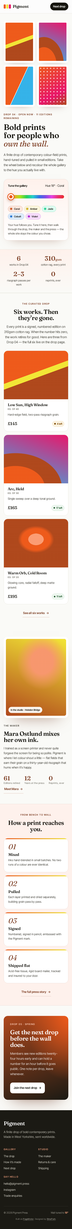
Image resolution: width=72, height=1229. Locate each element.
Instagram (10, 1190)
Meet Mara (13, 789)
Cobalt (17, 216)
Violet (35, 216)
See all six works (36, 613)
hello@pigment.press (16, 1183)
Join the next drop (27, 1088)
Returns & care (47, 1162)
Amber (34, 208)
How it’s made (12, 1162)
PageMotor (28, 1219)
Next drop (59, 6)
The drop (9, 1156)
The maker (44, 1156)
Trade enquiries (13, 1195)
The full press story (35, 992)
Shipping (43, 1168)
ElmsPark (51, 1219)
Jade (50, 208)
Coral (17, 208)
